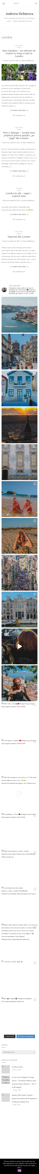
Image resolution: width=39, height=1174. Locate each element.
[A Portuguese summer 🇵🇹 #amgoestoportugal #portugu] (19, 757)
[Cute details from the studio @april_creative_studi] (19, 904)
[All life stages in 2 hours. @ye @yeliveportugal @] (19, 646)
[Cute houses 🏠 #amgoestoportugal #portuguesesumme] (19, 388)
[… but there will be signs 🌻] (19, 978)
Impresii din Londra (19, 236)
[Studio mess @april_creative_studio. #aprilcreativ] (19, 867)
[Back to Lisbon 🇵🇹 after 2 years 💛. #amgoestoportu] (19, 683)
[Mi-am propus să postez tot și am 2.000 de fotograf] (19, 315)
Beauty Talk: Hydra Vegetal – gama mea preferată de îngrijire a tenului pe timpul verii (24, 1098)
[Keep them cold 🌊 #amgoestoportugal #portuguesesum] (19, 499)
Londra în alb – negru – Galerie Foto (19, 195)
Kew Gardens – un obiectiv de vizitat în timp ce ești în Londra (19, 53)
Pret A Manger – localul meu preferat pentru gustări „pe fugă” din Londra (19, 135)
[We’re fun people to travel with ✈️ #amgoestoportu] (19, 536)
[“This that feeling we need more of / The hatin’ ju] (19, 794)
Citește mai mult (19, 110)
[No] (36, 1166)
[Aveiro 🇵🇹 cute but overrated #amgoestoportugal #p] (19, 609)
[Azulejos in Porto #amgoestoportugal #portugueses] (19, 462)
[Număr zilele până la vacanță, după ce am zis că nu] (19, 941)
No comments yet (19, 115)
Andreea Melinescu (19, 13)
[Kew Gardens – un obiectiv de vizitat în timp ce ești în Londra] (19, 72)
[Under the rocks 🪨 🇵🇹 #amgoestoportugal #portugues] (19, 720)
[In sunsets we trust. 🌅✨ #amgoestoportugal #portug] (19, 425)
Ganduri (19, 188)
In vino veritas (17, 1067)
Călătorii (19, 45)
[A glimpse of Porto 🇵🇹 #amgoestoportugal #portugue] (19, 573)
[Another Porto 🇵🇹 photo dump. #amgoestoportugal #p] (19, 351)
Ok (19, 1170)
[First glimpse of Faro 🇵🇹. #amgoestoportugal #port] (19, 831)
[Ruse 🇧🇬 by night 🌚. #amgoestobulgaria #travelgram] (19, 1015)
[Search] (36, 3)
